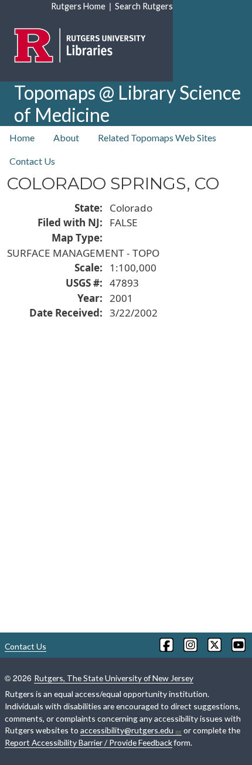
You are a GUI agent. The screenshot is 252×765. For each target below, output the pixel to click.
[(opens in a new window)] (165, 645)
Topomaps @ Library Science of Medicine (127, 103)
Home (22, 137)
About (66, 137)
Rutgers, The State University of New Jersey (113, 678)
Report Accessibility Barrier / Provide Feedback (88, 742)
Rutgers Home (78, 6)
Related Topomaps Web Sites (157, 137)
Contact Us (32, 160)
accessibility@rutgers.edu (126, 730)
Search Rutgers (144, 6)
